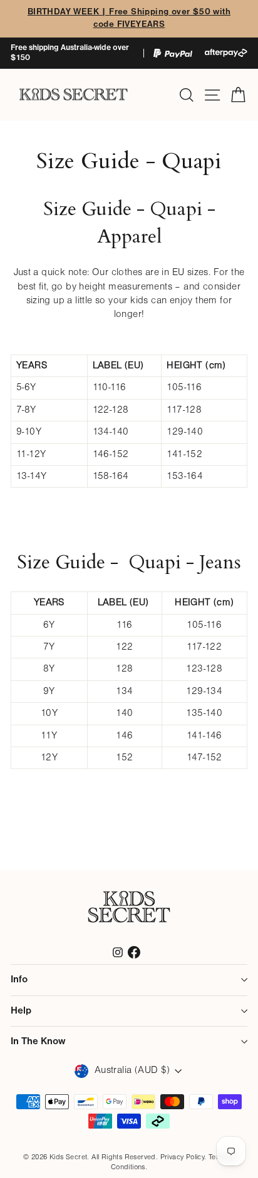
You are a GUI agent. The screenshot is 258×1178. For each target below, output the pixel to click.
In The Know (38, 1041)
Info (19, 979)
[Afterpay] (226, 53)
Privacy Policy (182, 1157)
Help (21, 1011)
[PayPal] (172, 53)
